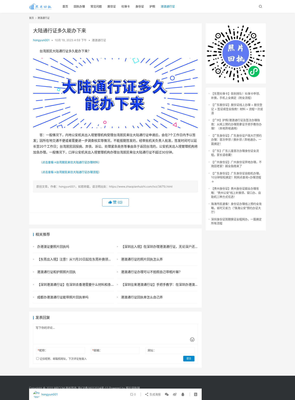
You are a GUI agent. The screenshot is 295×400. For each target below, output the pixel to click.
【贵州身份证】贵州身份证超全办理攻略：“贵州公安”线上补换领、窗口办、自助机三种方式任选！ (236, 192)
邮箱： (97, 350)
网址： (152, 350)
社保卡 (125, 6)
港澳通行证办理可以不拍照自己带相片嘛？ (151, 272)
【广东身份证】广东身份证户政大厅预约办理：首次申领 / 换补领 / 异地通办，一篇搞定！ (236, 139)
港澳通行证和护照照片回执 (56, 272)
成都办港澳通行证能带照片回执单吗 (62, 297)
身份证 (139, 6)
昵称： (43, 350)
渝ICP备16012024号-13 (93, 388)
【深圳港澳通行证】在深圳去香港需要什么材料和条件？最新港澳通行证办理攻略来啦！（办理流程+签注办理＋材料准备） (75, 285)
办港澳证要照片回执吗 (52, 247)
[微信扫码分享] (166, 394)
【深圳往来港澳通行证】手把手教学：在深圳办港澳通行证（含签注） (159, 285)
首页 (65, 6)
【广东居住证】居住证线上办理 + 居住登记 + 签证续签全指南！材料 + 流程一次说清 (237, 109)
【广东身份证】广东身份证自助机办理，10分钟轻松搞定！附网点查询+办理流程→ (236, 177)
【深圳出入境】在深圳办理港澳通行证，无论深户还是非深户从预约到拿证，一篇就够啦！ (159, 247)
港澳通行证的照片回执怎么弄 (141, 259)
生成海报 (155, 394)
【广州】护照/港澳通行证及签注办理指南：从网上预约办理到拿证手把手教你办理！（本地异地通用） (236, 124)
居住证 (111, 6)
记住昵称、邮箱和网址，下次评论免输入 (63, 358)
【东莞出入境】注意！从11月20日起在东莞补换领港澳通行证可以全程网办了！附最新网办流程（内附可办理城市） (75, 259)
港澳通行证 (168, 6)
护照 (152, 6)
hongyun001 (41, 40)
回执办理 (79, 6)
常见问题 (96, 6)
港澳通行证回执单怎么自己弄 (141, 297)
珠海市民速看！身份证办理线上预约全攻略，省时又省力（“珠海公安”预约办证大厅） (236, 208)
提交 (188, 358)
